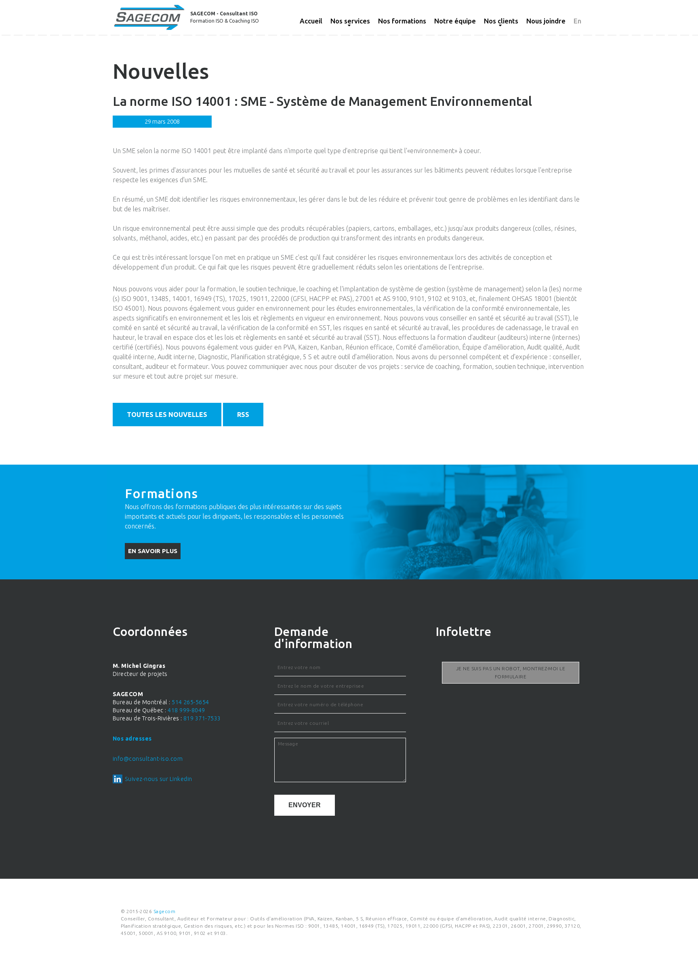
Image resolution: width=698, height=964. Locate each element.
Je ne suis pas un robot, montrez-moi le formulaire (511, 672)
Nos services (350, 21)
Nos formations (402, 21)
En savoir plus (152, 550)
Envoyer (304, 805)
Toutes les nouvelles (167, 414)
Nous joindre (546, 21)
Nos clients (501, 21)
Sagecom (164, 911)
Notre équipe (455, 21)
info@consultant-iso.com (148, 759)
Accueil (311, 21)
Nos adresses (132, 738)
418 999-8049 (186, 710)
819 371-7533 (202, 718)
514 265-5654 (190, 702)
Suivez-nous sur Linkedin (158, 779)
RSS (243, 414)
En (577, 21)
